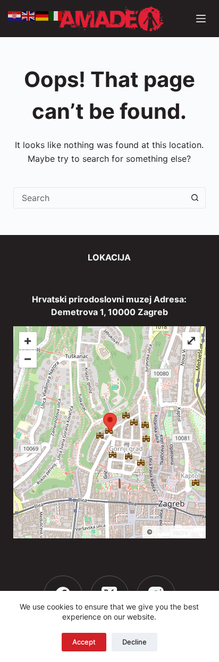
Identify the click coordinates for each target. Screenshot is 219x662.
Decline (134, 642)
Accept (84, 642)
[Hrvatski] (15, 15)
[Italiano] (56, 15)
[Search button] (194, 197)
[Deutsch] (42, 15)
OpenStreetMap (177, 532)
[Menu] (201, 18)
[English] (29, 15)
